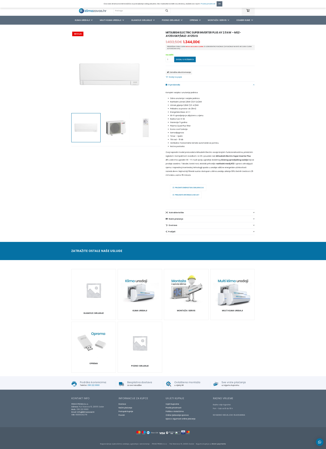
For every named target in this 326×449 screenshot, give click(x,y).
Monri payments (219, 444)
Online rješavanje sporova (177, 415)
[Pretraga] (167, 10)
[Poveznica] (95, 10)
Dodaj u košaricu (185, 59)
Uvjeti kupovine (172, 404)
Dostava (122, 404)
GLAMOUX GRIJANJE (93, 313)
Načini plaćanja (125, 407)
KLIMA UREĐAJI (140, 310)
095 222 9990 (94, 385)
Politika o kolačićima (175, 411)
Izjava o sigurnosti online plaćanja (180, 418)
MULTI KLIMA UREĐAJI (232, 310)
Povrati (122, 415)
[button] (174, 77)
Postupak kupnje (126, 411)
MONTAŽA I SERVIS (186, 310)
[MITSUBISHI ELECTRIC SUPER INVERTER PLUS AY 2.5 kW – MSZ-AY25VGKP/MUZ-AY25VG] (93, 290)
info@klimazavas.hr (85, 412)
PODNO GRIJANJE (140, 366)
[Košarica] (248, 11)
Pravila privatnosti (173, 407)
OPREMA (93, 363)
